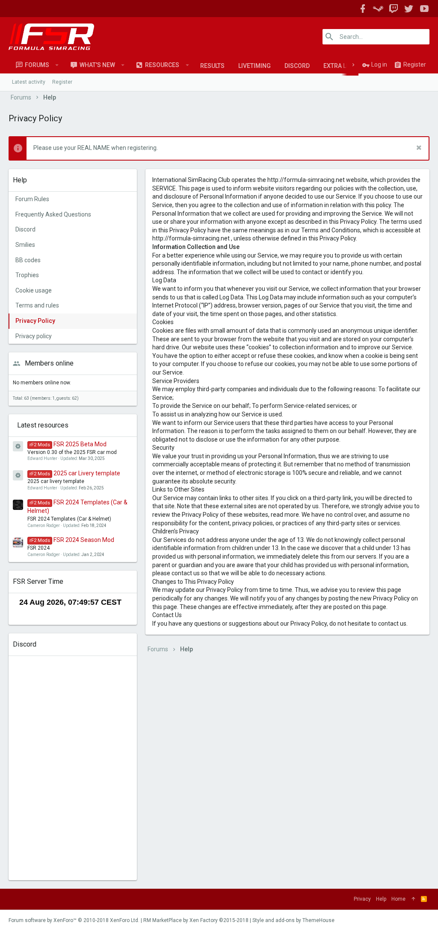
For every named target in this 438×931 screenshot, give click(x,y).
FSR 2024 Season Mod (72, 539)
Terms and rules (37, 305)
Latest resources (42, 425)
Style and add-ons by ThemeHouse (293, 920)
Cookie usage (33, 290)
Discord (297, 65)
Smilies (25, 244)
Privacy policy (33, 336)
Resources (162, 64)
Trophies (27, 275)
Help (381, 899)
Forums (37, 64)
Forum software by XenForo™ (74, 920)
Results (212, 65)
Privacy (362, 899)
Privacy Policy (35, 320)
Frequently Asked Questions (53, 214)
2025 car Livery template (75, 473)
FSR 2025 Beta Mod (68, 444)
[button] (57, 65)
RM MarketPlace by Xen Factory (196, 920)
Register (62, 82)
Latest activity (28, 82)
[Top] (413, 899)
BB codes (28, 260)
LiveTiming (254, 65)
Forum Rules (32, 199)
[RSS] (423, 899)
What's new (97, 64)
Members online (49, 363)
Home (398, 899)
